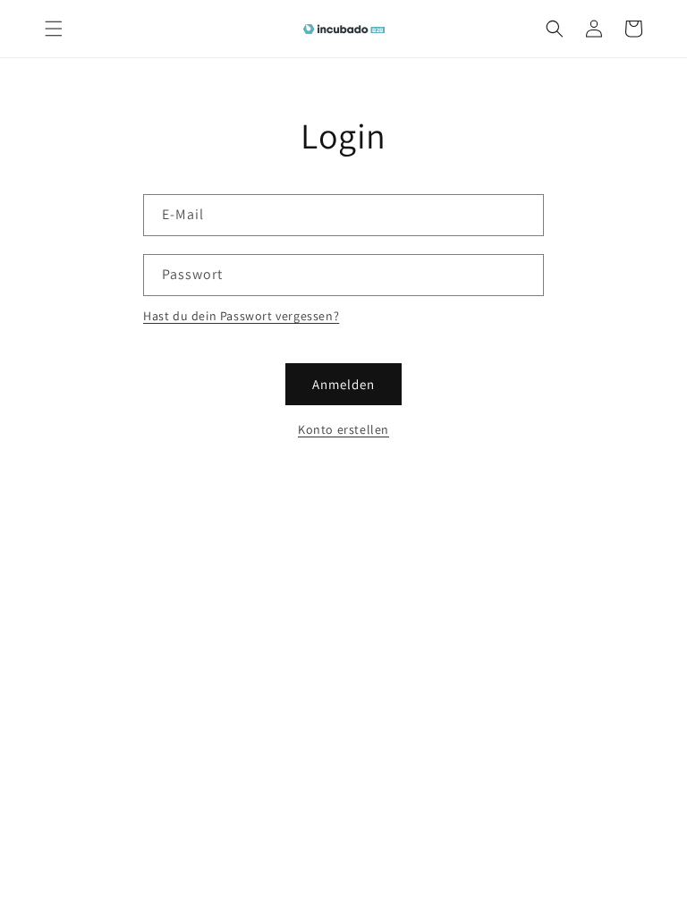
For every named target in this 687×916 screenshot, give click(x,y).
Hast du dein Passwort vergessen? (241, 316)
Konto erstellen (343, 429)
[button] (53, 28)
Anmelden (343, 384)
